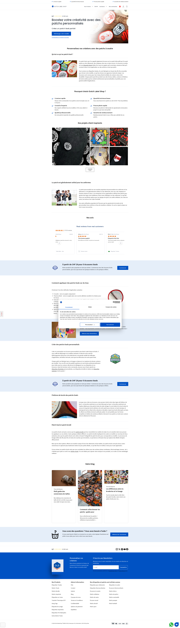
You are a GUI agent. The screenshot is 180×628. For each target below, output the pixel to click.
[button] (71, 146)
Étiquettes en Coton (57, 597)
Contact (73, 588)
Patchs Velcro (113, 591)
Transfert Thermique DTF (59, 600)
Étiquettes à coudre (114, 585)
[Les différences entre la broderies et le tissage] (116, 477)
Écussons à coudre (95, 591)
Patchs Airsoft (94, 603)
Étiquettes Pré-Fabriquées (59, 612)
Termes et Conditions (77, 600)
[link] (60, 251)
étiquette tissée (87, 65)
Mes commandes (113, 6)
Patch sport (93, 606)
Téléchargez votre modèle (61, 34)
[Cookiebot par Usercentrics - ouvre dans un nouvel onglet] (114, 302)
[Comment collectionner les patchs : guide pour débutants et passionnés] (90, 488)
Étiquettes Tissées (57, 585)
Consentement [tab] (68, 307)
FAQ (72, 585)
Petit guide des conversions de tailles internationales (62, 493)
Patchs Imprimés (56, 594)
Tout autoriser (110, 324)
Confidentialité (75, 603)
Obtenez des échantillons (89, 333)
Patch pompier (113, 600)
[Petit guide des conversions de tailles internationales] (64, 478)
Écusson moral (94, 600)
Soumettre (123, 567)
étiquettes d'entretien (58, 369)
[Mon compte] (123, 6)
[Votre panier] (126, 6)
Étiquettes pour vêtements (97, 585)
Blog (72, 594)
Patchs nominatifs (114, 597)
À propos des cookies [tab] (111, 307)
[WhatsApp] (171, 624)
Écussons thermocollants (116, 588)
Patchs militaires (94, 594)
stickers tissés (74, 451)
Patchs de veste (94, 597)
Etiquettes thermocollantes (97, 588)
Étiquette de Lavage (57, 606)
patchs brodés (80, 432)
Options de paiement (77, 606)
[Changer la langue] (119, 6)
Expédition (74, 609)
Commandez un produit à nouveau (60, 37)
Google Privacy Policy (113, 570)
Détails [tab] (90, 307)
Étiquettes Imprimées (58, 609)
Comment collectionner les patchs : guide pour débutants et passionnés (90, 511)
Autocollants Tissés (57, 616)
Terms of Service (122, 570)
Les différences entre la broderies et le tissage (114, 490)
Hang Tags (55, 603)
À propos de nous (76, 597)
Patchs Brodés (56, 591)
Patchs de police (113, 594)
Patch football (113, 603)
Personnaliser (89, 324)
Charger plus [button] (90, 170)
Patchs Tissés (55, 588)
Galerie (73, 591)
